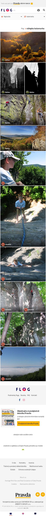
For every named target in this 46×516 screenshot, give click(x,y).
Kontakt (34, 395)
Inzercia (31, 463)
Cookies (14, 484)
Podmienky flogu (13, 395)
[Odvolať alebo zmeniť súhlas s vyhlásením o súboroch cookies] (38, 494)
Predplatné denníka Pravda (28, 423)
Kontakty (22, 463)
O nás (14, 463)
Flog (22, 28)
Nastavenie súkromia (27, 484)
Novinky (23, 395)
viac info (26, 508)
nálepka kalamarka (35, 28)
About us (23, 477)
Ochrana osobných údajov (27, 469)
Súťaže (12, 469)
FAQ (28, 395)
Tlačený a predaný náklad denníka (14, 466)
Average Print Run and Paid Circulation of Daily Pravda (23, 481)
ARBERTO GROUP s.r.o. (23, 504)
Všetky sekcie (25, 3)
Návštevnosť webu (36, 466)
